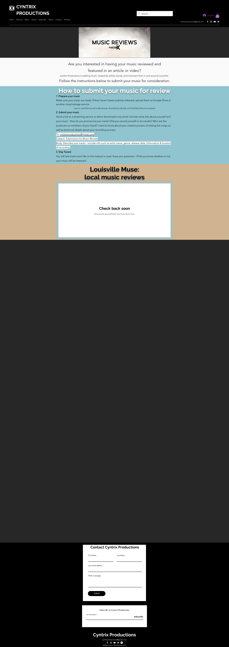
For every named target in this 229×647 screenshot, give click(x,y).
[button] (217, 15)
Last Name (121, 555)
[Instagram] (211, 21)
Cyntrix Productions (114, 634)
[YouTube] (214, 21)
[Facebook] (207, 21)
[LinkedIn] (121, 642)
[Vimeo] (218, 21)
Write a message (94, 576)
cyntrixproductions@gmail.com (192, 22)
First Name (92, 555)
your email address (95, 565)
